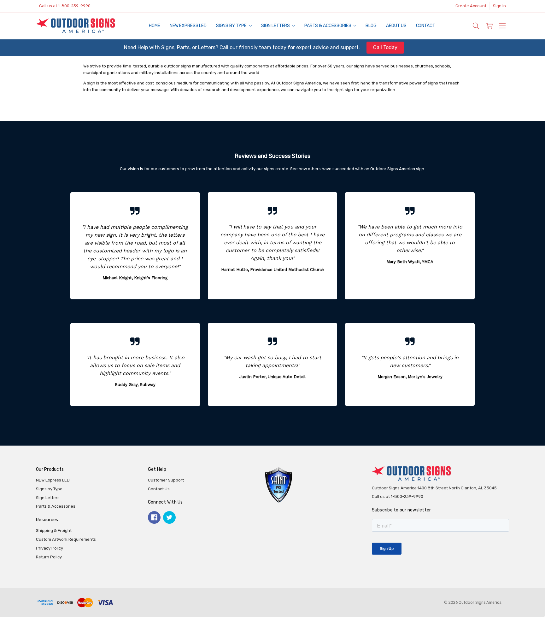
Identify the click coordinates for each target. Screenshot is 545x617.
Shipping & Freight (54, 530)
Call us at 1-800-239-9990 (65, 5)
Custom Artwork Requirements (66, 539)
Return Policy (49, 557)
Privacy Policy (49, 548)
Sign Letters (276, 25)
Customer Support (166, 480)
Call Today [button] (385, 47)
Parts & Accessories (328, 25)
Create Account (470, 5)
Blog (371, 25)
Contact (425, 25)
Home (154, 25)
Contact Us (159, 489)
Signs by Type (232, 25)
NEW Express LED (188, 25)
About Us (396, 25)
